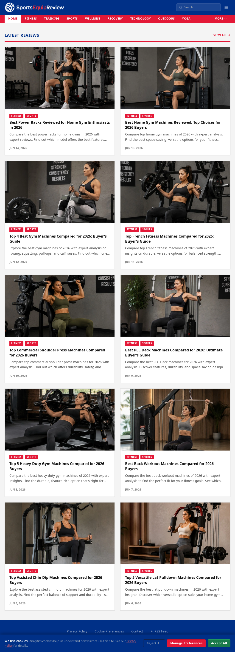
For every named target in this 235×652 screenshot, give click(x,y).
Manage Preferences (186, 643)
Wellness (93, 18)
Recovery (115, 18)
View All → (221, 35)
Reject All (154, 643)
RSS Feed (161, 631)
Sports (72, 18)
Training (51, 18)
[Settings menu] (226, 7)
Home (12, 18)
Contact (137, 631)
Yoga (186, 18)
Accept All (219, 643)
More (219, 18)
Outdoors (166, 18)
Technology (140, 18)
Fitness (31, 18)
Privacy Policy (77, 631)
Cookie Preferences (109, 631)
